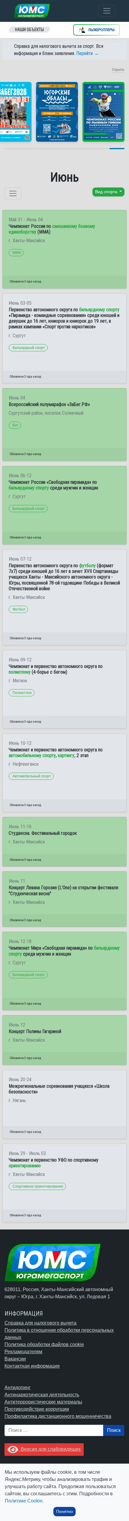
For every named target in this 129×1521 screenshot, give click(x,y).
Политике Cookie (24, 1500)
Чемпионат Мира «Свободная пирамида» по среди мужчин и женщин (64, 950)
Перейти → (87, 53)
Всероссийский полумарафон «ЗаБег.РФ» (49, 404)
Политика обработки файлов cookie (44, 1344)
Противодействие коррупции (36, 1409)
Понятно (64, 1511)
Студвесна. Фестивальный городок (43, 833)
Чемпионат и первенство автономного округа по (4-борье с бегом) (56, 669)
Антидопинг (17, 1387)
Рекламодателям (23, 1351)
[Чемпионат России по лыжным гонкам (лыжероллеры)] (103, 112)
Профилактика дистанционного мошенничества (57, 1416)
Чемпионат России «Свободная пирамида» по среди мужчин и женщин (53, 485)
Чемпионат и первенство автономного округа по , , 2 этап (56, 752)
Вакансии (15, 1358)
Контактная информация (32, 1366)
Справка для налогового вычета (40, 1322)
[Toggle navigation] (106, 11)
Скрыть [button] (118, 69)
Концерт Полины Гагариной (35, 1031)
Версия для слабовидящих (49, 1449)
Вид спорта (106, 192)
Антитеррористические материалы (43, 1401)
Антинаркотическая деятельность (41, 1394)
